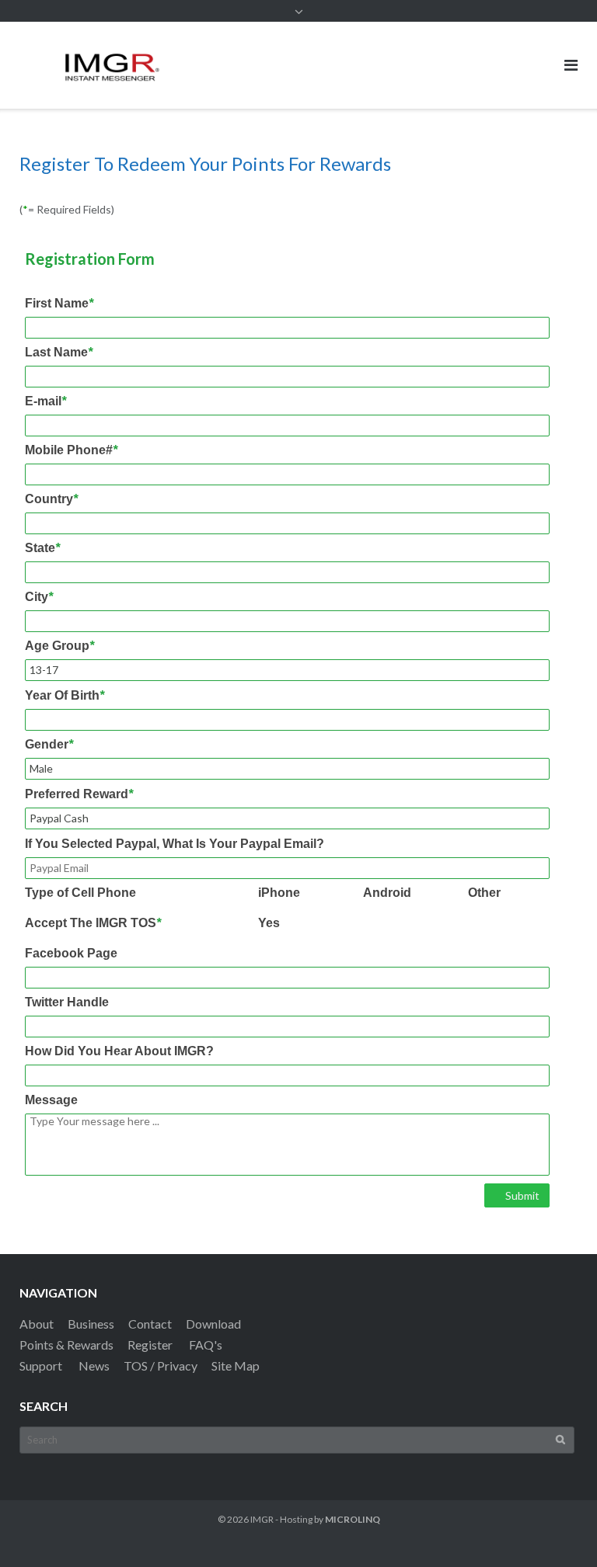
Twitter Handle (67, 1002)
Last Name (59, 352)
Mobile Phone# (71, 450)
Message (51, 1100)
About (36, 1323)
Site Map (235, 1365)
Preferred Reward (79, 794)
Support (40, 1365)
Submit (521, 1195)
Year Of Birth (64, 696)
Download (213, 1323)
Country (51, 499)
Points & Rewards (66, 1344)
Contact (150, 1323)
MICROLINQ (352, 1519)
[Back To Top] (558, 1530)
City (39, 597)
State (42, 548)
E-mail (45, 401)
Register (150, 1344)
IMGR (262, 1519)
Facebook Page (71, 953)
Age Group (59, 646)
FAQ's (205, 1344)
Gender (49, 744)
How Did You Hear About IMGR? (119, 1051)
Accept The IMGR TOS (93, 923)
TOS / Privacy (160, 1365)
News (94, 1365)
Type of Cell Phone (80, 893)
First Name (59, 303)
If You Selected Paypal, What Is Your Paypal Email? (174, 844)
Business (91, 1323)
